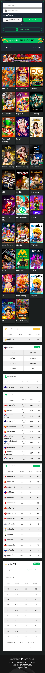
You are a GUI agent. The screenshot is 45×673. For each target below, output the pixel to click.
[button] (21, 642)
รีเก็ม (25, 667)
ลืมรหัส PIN (9, 15)
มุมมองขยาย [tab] (32, 570)
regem (20, 667)
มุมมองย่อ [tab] (12, 570)
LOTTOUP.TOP (29, 662)
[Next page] (36, 647)
